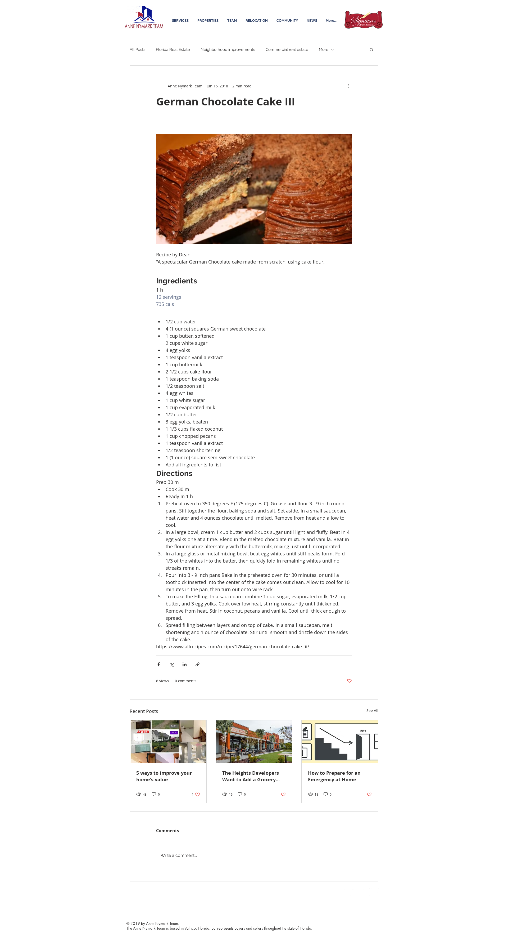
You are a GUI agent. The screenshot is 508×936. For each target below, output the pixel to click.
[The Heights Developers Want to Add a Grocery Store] (254, 741)
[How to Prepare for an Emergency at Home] (340, 741)
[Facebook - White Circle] (347, 892)
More (323, 49)
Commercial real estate (287, 49)
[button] (371, 49)
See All (372, 710)
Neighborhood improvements (228, 49)
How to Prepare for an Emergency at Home (334, 776)
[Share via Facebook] (158, 664)
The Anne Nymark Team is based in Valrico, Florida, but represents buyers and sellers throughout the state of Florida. (219, 928)
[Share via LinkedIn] (184, 664)
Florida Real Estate (173, 49)
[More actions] (349, 86)
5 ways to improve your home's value (164, 776)
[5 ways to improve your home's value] (168, 741)
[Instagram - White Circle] (366, 892)
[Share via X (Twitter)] (171, 664)
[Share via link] (197, 664)
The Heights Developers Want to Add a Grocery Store (250, 776)
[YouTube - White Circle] (375, 892)
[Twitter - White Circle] (356, 892)
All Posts (137, 49)
